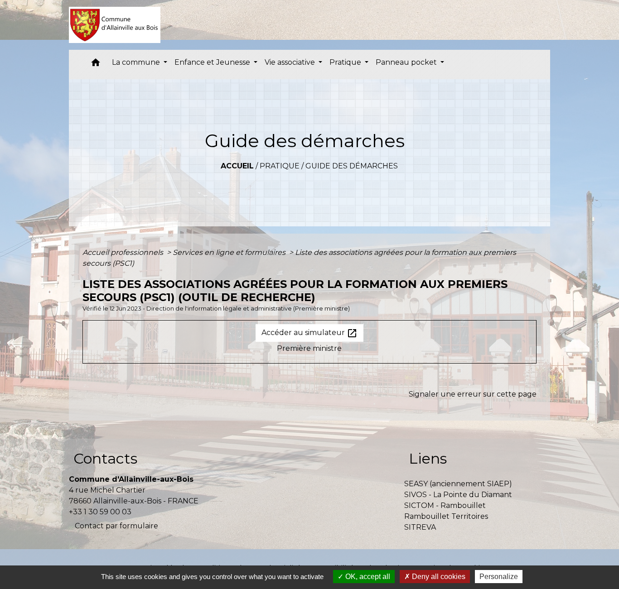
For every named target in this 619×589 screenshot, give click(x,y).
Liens (428, 458)
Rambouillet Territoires (446, 516)
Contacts (105, 458)
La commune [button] (137, 62)
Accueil (237, 166)
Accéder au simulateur (309, 333)
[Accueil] (115, 25)
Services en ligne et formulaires (230, 252)
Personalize (498, 576)
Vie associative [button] (291, 62)
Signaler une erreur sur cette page (473, 394)
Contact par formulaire (116, 526)
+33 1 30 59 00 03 (100, 512)
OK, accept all (366, 576)
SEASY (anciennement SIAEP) (458, 483)
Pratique (280, 166)
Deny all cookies (437, 576)
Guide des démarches (351, 166)
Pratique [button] (346, 62)
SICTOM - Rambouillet (445, 505)
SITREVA (420, 527)
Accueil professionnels (123, 252)
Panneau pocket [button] (407, 62)
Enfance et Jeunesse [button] (213, 62)
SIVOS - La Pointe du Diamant (458, 494)
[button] (95, 64)
